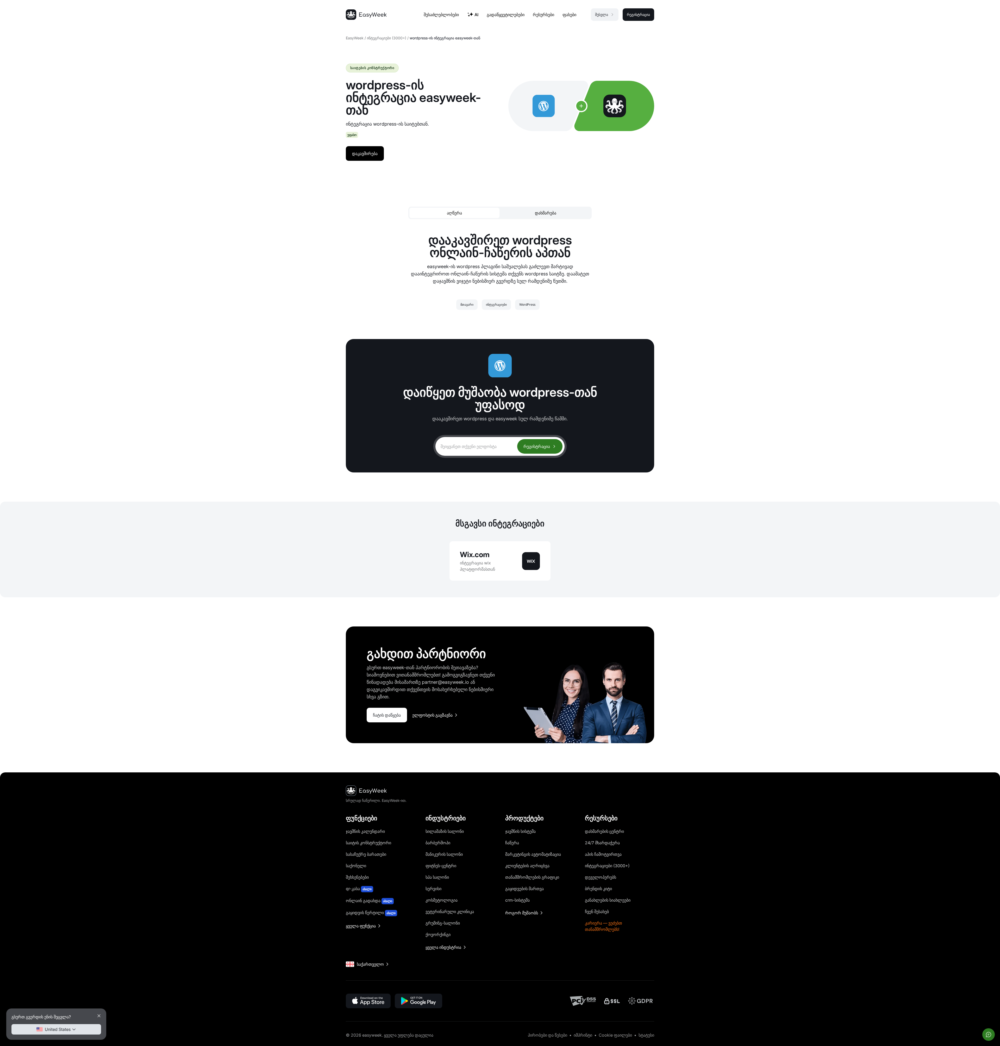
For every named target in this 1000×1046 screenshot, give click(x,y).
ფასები (569, 14)
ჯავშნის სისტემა (520, 831)
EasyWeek (355, 38)
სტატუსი (646, 1035)
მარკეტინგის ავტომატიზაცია (533, 854)
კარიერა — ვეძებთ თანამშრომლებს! (603, 926)
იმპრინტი (583, 1035)
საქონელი (356, 865)
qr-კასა (359, 888)
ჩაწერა (512, 842)
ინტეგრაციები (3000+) (386, 38)
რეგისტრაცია (536, 446)
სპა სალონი (437, 877)
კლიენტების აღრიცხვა (527, 865)
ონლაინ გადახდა (369, 900)
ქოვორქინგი (438, 934)
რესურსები (543, 14)
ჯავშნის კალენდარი (365, 831)
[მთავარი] (366, 14)
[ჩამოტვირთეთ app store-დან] (368, 1001)
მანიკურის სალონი (444, 854)
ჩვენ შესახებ (597, 911)
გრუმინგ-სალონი (443, 923)
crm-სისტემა (517, 900)
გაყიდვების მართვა (524, 888)
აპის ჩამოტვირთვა (603, 854)
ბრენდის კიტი (598, 888)
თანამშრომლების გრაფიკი (532, 877)
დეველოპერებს (600, 877)
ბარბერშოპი (438, 842)
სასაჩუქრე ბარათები (366, 854)
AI (476, 14)
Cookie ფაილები (615, 1035)
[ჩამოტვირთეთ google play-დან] (418, 1001)
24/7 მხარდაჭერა (602, 842)
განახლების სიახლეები (607, 900)
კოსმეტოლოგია (442, 900)
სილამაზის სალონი (445, 831)
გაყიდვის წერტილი (371, 912)
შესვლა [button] (601, 14)
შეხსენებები (357, 877)
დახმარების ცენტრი (604, 831)
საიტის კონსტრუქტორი (368, 842)
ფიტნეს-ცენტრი (441, 865)
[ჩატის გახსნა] (988, 1034)
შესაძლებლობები (441, 14)
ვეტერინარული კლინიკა (450, 911)
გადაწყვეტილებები (505, 14)
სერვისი (433, 888)
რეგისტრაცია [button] (638, 14)
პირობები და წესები (547, 1035)
